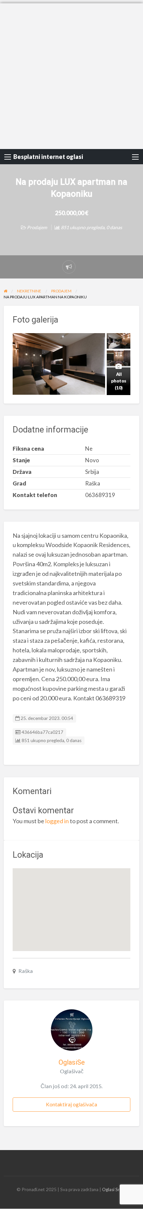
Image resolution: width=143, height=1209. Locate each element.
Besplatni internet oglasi (48, 156)
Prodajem (37, 227)
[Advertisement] (71, 74)
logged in (57, 821)
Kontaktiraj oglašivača (71, 1104)
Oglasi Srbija (114, 1189)
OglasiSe (72, 1062)
